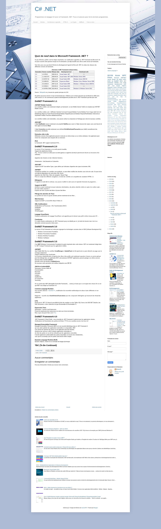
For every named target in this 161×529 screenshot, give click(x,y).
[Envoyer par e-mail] (46, 350)
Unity (112, 129)
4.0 (36, 86)
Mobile (114, 101)
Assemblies (120, 95)
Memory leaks (114, 121)
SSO (109, 126)
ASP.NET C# (112, 254)
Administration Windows (115, 236)
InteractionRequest (112, 98)
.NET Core (111, 85)
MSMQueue (123, 120)
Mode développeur (112, 123)
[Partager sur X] (50, 350)
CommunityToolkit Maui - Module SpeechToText (56, 478)
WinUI (125, 131)
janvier (112, 226)
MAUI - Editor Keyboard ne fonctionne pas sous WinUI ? (58, 487)
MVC (121, 81)
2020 (110, 185)
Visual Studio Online (118, 109)
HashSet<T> (51, 290)
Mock (125, 121)
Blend (125, 95)
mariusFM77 (84, 507)
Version (115, 129)
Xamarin (116, 77)
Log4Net (124, 90)
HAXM (122, 118)
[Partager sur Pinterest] (54, 350)
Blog (111, 112)
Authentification (122, 89)
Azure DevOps (111, 90)
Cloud (124, 87)
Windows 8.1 (116, 132)
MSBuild (119, 120)
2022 (110, 183)
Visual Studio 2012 (65, 88)
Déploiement (110, 117)
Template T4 (110, 127)
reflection (123, 132)
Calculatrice (114, 113)
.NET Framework (43, 352)
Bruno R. (119, 369)
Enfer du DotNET (113, 81)
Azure (117, 75)
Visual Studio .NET (65, 74)
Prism (110, 78)
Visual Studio (112, 79)
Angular (117, 89)
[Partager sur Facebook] (52, 350)
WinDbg (116, 131)
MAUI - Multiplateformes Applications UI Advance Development (52, 465)
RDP (115, 104)
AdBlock (81, 22)
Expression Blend (64, 81)
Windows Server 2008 (88, 81)
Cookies (116, 115)
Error (109, 96)
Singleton (119, 126)
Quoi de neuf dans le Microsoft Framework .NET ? (118, 214)
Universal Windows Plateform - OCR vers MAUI (56, 429)
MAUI (120, 79)
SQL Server (112, 318)
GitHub (109, 89)
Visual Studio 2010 (65, 86)
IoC (125, 118)
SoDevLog (112, 303)
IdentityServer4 (118, 84)
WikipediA (42, 92)
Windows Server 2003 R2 (80, 79)
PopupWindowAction (121, 103)
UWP (125, 84)
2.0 (36, 79)
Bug (120, 112)
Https (121, 96)
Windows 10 (110, 132)
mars (112, 222)
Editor (120, 117)
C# (117, 79)
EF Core (116, 117)
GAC (113, 96)
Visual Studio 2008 (65, 83)
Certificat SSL (122, 113)
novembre (113, 203)
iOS (119, 132)
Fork (120, 118)
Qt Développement (114, 288)
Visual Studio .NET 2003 (66, 76)
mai (112, 217)
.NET (120, 93)
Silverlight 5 (113, 126)
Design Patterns (121, 85)
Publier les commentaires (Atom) (50, 410)
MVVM (110, 75)
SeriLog (114, 106)
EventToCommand (115, 118)
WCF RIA (113, 110)
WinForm (121, 131)
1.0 (36, 74)
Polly (122, 124)
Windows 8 (76, 88)
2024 (110, 179)
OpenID (121, 123)
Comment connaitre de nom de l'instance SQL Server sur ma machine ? (121, 322)
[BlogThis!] (48, 350)
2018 (110, 190)
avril (112, 219)
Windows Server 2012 (86, 88)
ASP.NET (123, 77)
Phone (118, 124)
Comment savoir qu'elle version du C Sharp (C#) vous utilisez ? (60, 447)
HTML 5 (65, 22)
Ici (55, 313)
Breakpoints (115, 112)
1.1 (36, 76)
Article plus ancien (96, 407)
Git (117, 96)
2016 (110, 194)
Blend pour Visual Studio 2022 (51, 469)
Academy (118, 110)
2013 (110, 201)
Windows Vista (78, 81)
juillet (112, 209)
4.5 (36, 88)
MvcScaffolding (111, 103)
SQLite (124, 124)
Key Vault (114, 120)
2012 (110, 229)
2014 (110, 198)
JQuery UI (110, 120)
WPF (124, 75)
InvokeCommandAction (113, 99)
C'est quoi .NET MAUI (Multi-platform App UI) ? (55, 456)
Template (124, 126)
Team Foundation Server (113, 92)
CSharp (109, 113)
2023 (110, 181)
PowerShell (110, 104)
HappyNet (110, 87)
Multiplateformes (122, 101)
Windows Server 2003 (79, 76)
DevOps (116, 90)
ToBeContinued (117, 127)
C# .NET (45, 9)
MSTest (109, 121)
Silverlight (119, 87)
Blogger (96, 507)
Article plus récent (39, 407)
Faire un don (90, 22)
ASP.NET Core (118, 82)
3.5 (36, 83)
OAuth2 (117, 123)
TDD (114, 107)
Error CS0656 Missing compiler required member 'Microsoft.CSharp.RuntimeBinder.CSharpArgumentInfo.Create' (72, 496)
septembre (113, 205)
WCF (124, 79)
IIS (125, 96)
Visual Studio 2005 (65, 79)
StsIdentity (110, 107)
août (112, 207)
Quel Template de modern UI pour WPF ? (54, 438)
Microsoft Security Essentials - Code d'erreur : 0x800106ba (121, 240)
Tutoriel (121, 92)
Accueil (35, 22)
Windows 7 (76, 83)
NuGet (115, 87)
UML (123, 127)
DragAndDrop (123, 115)
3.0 (36, 81)
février (112, 224)
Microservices (120, 121)
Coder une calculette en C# (51, 420)
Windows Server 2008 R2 (87, 83)
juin (112, 211)
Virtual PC (120, 129)
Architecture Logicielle (53, 22)
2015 (110, 196)
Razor (119, 104)
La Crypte (73, 22)
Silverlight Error (122, 106)
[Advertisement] (80, 38)
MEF (120, 99)
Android (113, 89)
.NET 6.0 (124, 93)
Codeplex (110, 115)
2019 (110, 188)
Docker (120, 90)
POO (116, 124)
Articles (42, 22)
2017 (110, 192)
